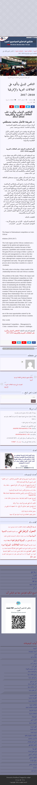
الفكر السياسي (33, 548)
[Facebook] (22, 780)
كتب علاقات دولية (32, 687)
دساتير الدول (34, 771)
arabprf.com (22, 782)
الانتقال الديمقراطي (14, 527)
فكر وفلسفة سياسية (33, 701)
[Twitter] (20, 780)
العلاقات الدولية (28, 51)
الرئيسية (35, 51)
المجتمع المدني (19, 548)
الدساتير (34, 540)
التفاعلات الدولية (19, 51)
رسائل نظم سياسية (33, 678)
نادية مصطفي (11, 554)
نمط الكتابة (34, 581)
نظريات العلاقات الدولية (31, 707)
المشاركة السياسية (11, 548)
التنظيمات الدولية (33, 723)
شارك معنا (34, 578)
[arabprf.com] (18, 42)
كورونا (28, 554)
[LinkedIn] (18, 780)
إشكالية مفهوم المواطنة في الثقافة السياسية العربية (23, 377)
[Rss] (24, 780)
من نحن (35, 588)
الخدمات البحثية (33, 584)
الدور (26, 541)
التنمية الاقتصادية (11, 531)
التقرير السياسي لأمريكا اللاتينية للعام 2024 (26, 482)
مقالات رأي (34, 657)
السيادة (5, 540)
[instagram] (16, 780)
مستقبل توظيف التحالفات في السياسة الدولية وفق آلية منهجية (23, 514)
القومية (23, 548)
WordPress (16, 777)
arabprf (29, 777)
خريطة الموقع (34, 572)
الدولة (22, 540)
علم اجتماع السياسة (32, 751)
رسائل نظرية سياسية (32, 671)
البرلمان (9, 527)
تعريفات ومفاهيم (33, 764)
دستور (32, 554)
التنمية (16, 532)
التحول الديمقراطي (27, 531)
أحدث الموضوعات (33, 651)
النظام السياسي (20, 551)
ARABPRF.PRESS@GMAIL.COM (22, 428)
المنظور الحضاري (31, 551)
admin (31, 100)
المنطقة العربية (4, 548)
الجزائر (21, 536)
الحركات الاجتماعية (15, 536)
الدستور (29, 540)
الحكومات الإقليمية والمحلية (31, 735)
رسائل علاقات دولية (32, 674)
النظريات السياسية (33, 698)
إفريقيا (34, 527)
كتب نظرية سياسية (32, 684)
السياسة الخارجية (32, 545)
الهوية (35, 554)
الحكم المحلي (9, 536)
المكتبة (35, 661)
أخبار (35, 655)
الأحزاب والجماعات (32, 739)
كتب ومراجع (33, 681)
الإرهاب (29, 527)
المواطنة (24, 551)
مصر (15, 554)
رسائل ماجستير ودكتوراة (31, 669)
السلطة (9, 540)
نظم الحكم (33, 556)
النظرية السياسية (14, 551)
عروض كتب (33, 663)
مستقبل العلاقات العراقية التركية (29, 511)
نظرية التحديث (5, 554)
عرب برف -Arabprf (16, 442)
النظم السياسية (6, 551)
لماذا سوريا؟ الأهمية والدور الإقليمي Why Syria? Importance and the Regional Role (19, 494)
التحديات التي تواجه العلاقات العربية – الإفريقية (13, 384)
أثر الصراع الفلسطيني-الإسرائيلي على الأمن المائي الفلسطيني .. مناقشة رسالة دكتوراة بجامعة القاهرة (20, 486)
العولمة (3, 545)
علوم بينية (35, 749)
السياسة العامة (24, 545)
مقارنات (35, 767)
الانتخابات (20, 527)
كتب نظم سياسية (33, 690)
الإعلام (24, 527)
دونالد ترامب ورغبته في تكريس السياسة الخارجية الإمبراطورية (22, 490)
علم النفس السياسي (33, 754)
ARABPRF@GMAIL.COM (22, 434)
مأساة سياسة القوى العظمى (22, 554)
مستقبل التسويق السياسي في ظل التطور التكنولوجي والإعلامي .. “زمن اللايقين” (19, 479)
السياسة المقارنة (33, 729)
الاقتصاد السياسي (33, 757)
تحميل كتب (34, 666)
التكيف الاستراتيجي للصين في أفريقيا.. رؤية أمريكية (24, 503)
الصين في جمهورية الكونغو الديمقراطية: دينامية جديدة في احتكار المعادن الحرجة (20, 499)
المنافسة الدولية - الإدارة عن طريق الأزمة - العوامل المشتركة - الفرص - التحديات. (18, 349)
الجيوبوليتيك (34, 717)
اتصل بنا (35, 575)
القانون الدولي (28, 548)
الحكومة (5, 536)
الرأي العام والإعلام (32, 742)
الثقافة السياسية (26, 536)
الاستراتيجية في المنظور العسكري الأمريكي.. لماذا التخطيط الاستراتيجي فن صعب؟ (20, 507)
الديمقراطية (15, 540)
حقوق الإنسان (33, 760)
